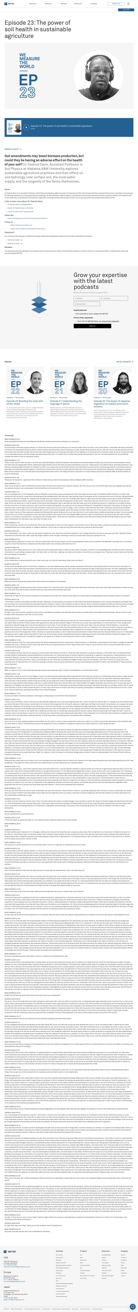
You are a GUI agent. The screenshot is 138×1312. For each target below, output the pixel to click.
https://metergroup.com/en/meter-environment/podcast (28, 218)
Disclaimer (46, 1309)
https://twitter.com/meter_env (21, 225)
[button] (133, 1307)
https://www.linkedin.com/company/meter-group (28, 228)
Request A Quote (12, 149)
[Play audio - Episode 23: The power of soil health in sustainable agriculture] (26, 127)
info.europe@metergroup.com (14, 1281)
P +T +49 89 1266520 (11, 1279)
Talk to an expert (14, 240)
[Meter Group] (9, 3)
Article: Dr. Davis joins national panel (21, 211)
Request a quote (14, 243)
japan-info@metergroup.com (14, 1299)
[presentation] (9, 3)
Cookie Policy (85, 1309)
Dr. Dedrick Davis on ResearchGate (20, 204)
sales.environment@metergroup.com (17, 1267)
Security (75, 1309)
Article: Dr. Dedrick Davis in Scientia (20, 208)
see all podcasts (124, 362)
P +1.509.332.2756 (10, 1265)
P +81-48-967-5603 (10, 1298)
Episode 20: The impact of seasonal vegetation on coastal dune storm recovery (112, 404)
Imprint (6, 1309)
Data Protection (17, 1309)
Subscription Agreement (61, 1309)
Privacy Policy (97, 1309)
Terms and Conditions (32, 1309)
